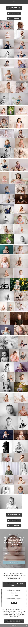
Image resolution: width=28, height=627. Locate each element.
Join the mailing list (14, 621)
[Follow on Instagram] (15, 603)
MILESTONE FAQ (14, 13)
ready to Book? (14, 18)
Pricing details (14, 8)
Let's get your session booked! (14, 584)
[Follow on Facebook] (12, 603)
